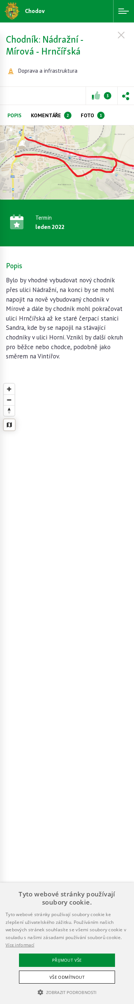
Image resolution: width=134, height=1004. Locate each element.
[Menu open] (123, 11)
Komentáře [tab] (50, 115)
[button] (125, 96)
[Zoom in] (9, 389)
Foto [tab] (91, 115)
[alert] (67, 943)
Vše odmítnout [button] (67, 977)
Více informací (20, 945)
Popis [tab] (14, 115)
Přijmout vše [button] (67, 960)
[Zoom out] (9, 399)
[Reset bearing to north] (9, 410)
